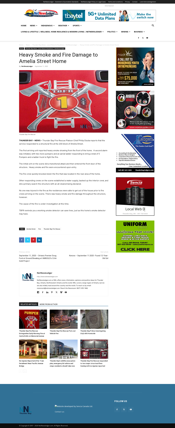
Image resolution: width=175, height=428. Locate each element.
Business (138, 31)
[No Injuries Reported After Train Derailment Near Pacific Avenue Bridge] (33, 349)
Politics (111, 31)
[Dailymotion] (39, 292)
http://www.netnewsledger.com (47, 276)
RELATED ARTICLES (29, 304)
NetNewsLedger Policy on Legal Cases (93, 2)
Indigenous (47, 25)
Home (23, 25)
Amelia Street (31, 229)
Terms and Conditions (115, 2)
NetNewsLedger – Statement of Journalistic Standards (60, 2)
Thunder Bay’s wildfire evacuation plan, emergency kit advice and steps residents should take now (62, 363)
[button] (153, 26)
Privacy (127, 2)
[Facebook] (138, 38)
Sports (76, 25)
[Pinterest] (33, 240)
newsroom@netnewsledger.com (78, 411)
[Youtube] (147, 38)
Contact (134, 2)
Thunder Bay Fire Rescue (52, 229)
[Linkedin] (39, 240)
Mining (124, 31)
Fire (39, 229)
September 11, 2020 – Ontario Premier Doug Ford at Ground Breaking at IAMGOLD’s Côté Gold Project (37, 258)
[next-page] (24, 371)
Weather (62, 25)
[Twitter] (143, 38)
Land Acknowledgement (148, 2)
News (32, 25)
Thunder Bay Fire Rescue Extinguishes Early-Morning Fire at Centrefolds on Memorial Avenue (32, 333)
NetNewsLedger (27, 66)
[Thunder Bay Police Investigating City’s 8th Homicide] (94, 319)
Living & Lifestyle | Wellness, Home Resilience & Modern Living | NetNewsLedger (61, 31)
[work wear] (135, 110)
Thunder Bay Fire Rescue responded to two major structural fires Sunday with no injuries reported (94, 363)
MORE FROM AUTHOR (49, 304)
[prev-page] (20, 371)
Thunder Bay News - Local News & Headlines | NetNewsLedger (54, 45)
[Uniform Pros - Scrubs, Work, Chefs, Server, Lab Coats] (135, 237)
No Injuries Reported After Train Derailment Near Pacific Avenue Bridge (31, 363)
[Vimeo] (62, 292)
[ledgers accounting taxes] (135, 153)
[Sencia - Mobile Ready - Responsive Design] (135, 196)
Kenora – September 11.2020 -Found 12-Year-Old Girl (88, 256)
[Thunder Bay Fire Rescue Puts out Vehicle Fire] (64, 319)
